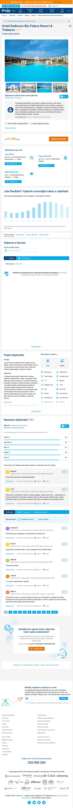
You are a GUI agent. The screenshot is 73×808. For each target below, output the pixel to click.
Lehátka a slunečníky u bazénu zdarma (64, 376)
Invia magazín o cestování (46, 730)
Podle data (9, 512)
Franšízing (5, 749)
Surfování (63, 389)
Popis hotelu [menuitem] (20, 235)
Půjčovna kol (48, 406)
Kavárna (62, 402)
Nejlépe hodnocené (40, 512)
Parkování (5, 727)
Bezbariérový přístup (49, 397)
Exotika (4, 724)
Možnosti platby (42, 727)
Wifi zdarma (63, 406)
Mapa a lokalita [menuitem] (44, 235)
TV (45, 380)
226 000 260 (36, 762)
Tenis (61, 385)
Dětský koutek (48, 385)
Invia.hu (64, 796)
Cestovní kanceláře (8, 715)
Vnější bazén (63, 372)
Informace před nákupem (45, 718)
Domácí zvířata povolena (64, 397)
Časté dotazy (41, 715)
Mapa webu (41, 733)
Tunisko (20, 15)
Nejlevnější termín (11, 172)
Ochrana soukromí (43, 737)
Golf (45, 389)
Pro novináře (6, 737)
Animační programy (64, 393)
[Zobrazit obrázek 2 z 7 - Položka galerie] (28, 87)
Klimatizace (48, 372)
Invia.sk (58, 796)
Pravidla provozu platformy (46, 743)
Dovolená (12, 15)
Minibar (62, 380)
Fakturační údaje (42, 724)
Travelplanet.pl (26, 798)
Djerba (27, 15)
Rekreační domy (7, 733)
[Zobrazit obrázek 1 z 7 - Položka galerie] (13, 87)
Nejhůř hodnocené (23, 512)
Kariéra (4, 743)
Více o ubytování (10, 128)
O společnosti (6, 752)
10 (49, 612)
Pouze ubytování (44, 156)
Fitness (46, 393)
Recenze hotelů (7, 730)
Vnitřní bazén (48, 376)
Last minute (9, 154)
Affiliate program (7, 740)
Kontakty (5, 754)
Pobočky (5, 746)
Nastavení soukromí (44, 740)
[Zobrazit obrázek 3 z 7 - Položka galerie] (44, 87)
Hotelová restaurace (49, 402)
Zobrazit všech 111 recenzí (13, 98)
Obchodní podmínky (44, 721)
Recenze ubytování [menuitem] (31, 235)
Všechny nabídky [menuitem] (9, 235)
